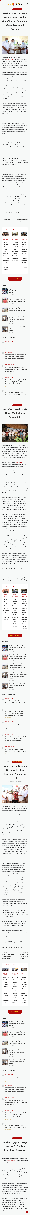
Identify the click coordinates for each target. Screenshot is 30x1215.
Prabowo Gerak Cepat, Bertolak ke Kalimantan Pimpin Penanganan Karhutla (17, 328)
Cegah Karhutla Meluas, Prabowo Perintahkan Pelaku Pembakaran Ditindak (17, 290)
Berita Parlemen (17, 9)
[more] (21, 212)
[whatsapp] (19, 212)
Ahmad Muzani (9, 59)
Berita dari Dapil (17, 761)
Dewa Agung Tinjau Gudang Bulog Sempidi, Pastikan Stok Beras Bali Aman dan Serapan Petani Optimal (6, 256)
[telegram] (14, 212)
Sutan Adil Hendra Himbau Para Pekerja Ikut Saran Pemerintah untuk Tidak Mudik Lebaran (15, 989)
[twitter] (9, 212)
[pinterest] (11, 212)
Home (9, 9)
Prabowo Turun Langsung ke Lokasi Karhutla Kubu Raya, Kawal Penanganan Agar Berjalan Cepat (17, 308)
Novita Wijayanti (11, 1160)
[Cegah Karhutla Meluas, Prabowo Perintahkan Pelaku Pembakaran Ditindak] (5, 291)
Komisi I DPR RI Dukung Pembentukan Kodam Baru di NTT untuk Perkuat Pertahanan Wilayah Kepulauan (24, 254)
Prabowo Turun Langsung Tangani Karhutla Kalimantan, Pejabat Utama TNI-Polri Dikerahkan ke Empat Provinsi (16, 382)
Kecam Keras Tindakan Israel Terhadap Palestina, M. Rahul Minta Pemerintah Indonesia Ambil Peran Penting (24, 612)
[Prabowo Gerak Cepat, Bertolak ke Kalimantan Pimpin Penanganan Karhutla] (5, 329)
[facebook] (7, 212)
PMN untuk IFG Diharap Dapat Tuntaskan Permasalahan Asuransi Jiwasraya (5, 608)
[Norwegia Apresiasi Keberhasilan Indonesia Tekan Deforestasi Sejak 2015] (15, 234)
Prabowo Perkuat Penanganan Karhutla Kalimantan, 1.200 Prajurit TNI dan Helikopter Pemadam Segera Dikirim (18, 299)
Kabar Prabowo (9, 341)
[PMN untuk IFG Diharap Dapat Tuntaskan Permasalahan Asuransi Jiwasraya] (5, 591)
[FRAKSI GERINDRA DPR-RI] (15, 4)
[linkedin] (16, 212)
